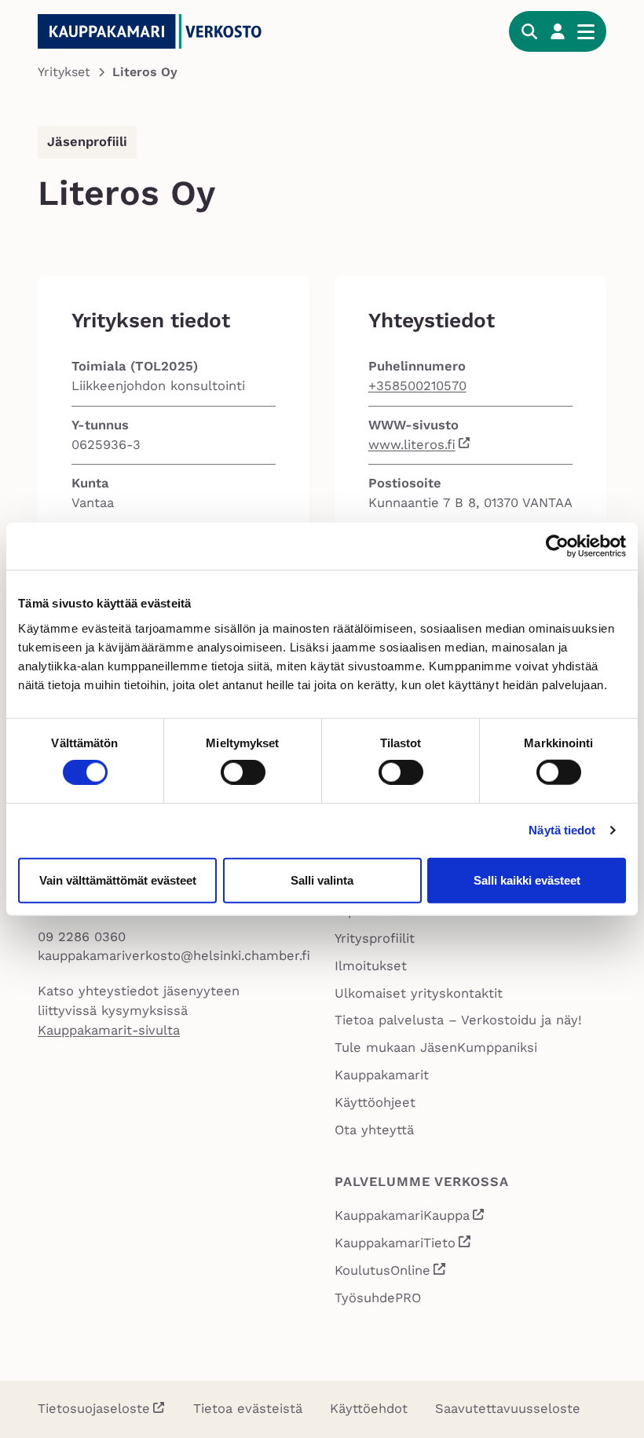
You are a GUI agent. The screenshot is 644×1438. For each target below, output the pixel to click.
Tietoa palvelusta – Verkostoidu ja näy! (458, 1020)
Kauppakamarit (382, 1075)
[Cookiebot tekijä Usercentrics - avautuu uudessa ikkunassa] (557, 546)
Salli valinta (322, 879)
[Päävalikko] (586, 31)
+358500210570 (417, 385)
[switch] (243, 772)
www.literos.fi (412, 444)
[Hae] (529, 31)
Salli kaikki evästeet (527, 879)
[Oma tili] (557, 31)
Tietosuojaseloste (94, 1408)
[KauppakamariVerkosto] (155, 31)
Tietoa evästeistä (247, 1408)
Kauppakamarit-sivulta (109, 1030)
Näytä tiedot (562, 830)
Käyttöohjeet (375, 1102)
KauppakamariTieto (403, 1245)
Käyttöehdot (369, 1408)
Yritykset (64, 71)
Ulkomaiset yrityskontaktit (419, 993)
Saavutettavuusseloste (507, 1408)
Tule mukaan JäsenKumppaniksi (436, 1047)
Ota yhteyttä (374, 1129)
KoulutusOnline (391, 1272)
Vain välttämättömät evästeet (117, 879)
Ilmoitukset (371, 965)
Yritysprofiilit (375, 938)
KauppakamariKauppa (410, 1217)
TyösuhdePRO (378, 1297)
